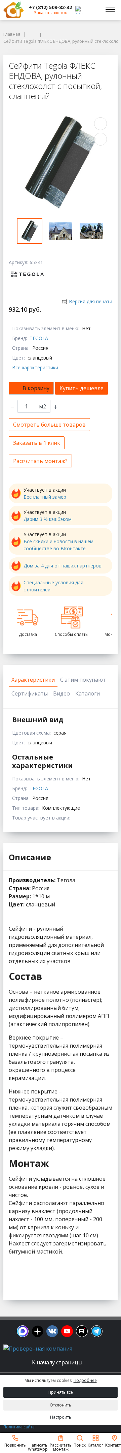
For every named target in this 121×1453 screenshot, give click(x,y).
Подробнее (85, 1380)
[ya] (37, 1331)
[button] (50, 7)
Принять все (60, 1392)
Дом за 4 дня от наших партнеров (63, 565)
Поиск (80, 1444)
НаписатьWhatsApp (38, 1446)
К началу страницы (58, 1362)
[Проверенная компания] (37, 1348)
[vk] (52, 1331)
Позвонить (15, 1444)
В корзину (36, 388)
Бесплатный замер (45, 497)
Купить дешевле (81, 388)
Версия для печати (90, 301)
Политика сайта (19, 1427)
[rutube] (82, 1331)
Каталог (95, 1444)
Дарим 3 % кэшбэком (48, 519)
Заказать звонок (50, 13)
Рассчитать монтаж (61, 1446)
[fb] (23, 1331)
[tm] (97, 1331)
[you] (67, 1331)
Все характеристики (35, 367)
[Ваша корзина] (92, 9)
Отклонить (60, 1405)
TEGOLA (39, 338)
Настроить (60, 1417)
